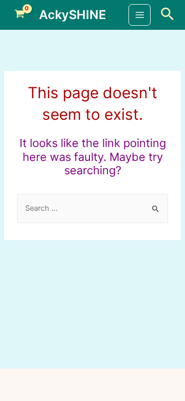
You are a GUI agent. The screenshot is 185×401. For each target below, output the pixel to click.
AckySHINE (72, 14)
